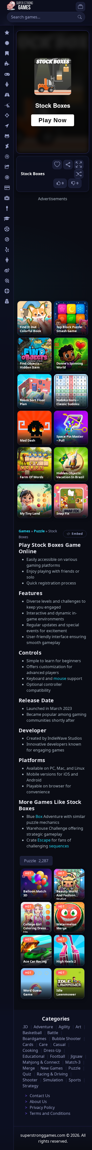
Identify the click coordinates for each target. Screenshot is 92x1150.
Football (57, 1056)
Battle (19, 105)
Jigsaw (19, 239)
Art (16, 146)
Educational (33, 1056)
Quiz (18, 270)
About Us (38, 1101)
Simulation (53, 1080)
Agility (19, 136)
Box (39, 816)
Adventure (43, 1026)
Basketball (32, 1032)
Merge (29, 1068)
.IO (16, 125)
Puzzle (19, 63)
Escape (44, 840)
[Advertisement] (46, 248)
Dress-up (52, 1050)
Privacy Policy (42, 1107)
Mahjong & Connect (41, 1062)
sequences (59, 846)
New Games (51, 1068)
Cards (18, 187)
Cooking (30, 1050)
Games (24, 531)
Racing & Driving (52, 1074)
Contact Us (40, 1095)
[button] (78, 174)
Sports (19, 291)
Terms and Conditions (50, 1113)
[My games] (80, 6)
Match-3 (72, 1062)
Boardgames (34, 1038)
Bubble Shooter (66, 1038)
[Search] (80, 17)
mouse (59, 678)
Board (19, 167)
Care (17, 198)
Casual (19, 53)
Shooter (30, 1080)
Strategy (30, 1086)
